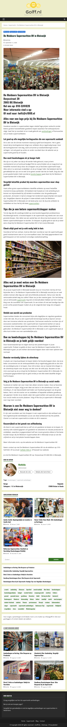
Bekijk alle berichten (43, 472)
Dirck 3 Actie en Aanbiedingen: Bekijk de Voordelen (18, 574)
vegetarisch (50, 606)
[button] (3, 19)
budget (20, 593)
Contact (42, 721)
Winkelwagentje (30, 609)
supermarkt (21, 300)
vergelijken (7, 609)
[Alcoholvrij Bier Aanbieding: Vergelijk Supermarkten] (49, 641)
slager (6, 606)
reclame (47, 602)
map (45, 725)
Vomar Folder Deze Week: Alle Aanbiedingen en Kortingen (48, 521)
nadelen (18, 602)
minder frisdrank (9, 602)
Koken (32, 599)
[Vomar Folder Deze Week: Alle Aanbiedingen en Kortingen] (49, 507)
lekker (37, 599)
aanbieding (14, 590)
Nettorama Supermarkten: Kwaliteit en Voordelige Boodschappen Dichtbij (15, 550)
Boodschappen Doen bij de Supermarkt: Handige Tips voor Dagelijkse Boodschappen (27, 582)
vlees (14, 609)
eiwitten (48, 593)
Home (23, 721)
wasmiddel (21, 609)
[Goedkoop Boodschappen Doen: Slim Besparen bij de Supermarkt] (49, 670)
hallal (37, 596)
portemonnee (33, 602)
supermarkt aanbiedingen (24, 480)
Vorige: (13, 485)
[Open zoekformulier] (64, 19)
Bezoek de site (25, 472)
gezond (6, 596)
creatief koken (28, 593)
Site (43, 725)
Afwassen (21, 590)
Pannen (25, 602)
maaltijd (44, 599)
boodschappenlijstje (10, 593)
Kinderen (16, 599)
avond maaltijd (38, 590)
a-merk (6, 590)
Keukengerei (8, 599)
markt (50, 599)
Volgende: (56, 485)
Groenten (31, 596)
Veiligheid (58, 606)
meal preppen (58, 599)
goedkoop (24, 596)
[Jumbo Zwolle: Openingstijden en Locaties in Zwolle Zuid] (18, 507)
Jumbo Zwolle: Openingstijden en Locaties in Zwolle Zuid (17, 521)
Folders (55, 593)
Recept (41, 602)
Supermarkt (13, 32)
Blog (6, 648)
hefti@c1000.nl (26, 113)
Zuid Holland (21, 32)
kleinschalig (24, 599)
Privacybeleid (53, 725)
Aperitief (28, 590)
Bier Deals (47, 590)
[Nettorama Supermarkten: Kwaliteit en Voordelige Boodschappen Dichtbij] (18, 536)
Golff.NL (37, 725)
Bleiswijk (6, 32)
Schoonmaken (56, 602)
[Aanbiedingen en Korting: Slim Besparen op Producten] (18, 641)
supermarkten (34, 203)
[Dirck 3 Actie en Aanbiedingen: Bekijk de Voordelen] (18, 670)
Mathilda (7, 40)
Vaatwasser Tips (40, 606)
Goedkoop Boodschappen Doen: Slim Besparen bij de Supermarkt (21, 578)
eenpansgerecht (39, 593)
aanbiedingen (47, 131)
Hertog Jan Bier (46, 596)
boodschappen (36, 174)
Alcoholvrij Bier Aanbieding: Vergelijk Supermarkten (18, 571)
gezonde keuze (15, 596)
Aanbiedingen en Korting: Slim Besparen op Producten (18, 567)
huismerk (55, 596)
